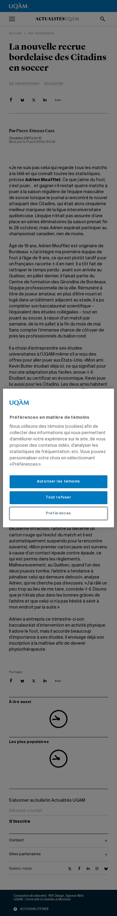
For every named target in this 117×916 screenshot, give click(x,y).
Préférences (58, 513)
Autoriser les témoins (58, 481)
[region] (58, 458)
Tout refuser (58, 497)
